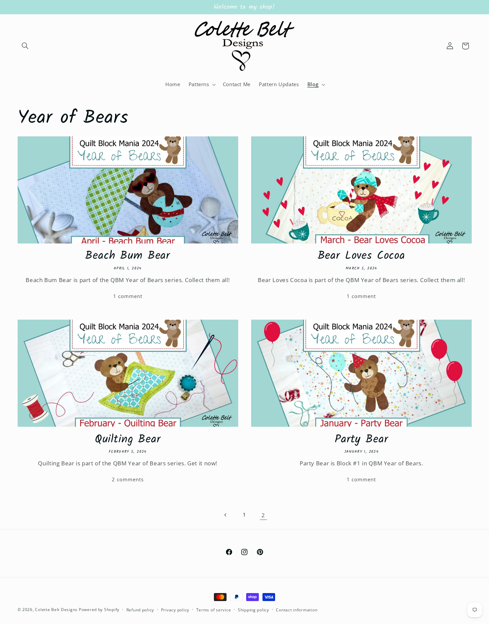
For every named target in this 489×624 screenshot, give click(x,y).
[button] (25, 46)
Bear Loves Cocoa (361, 256)
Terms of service (213, 609)
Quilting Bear (128, 440)
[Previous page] (225, 515)
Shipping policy (253, 609)
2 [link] (263, 515)
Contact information (296, 609)
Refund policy (140, 609)
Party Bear (361, 440)
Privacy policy (175, 609)
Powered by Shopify (99, 609)
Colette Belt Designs (56, 609)
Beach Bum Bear (127, 256)
